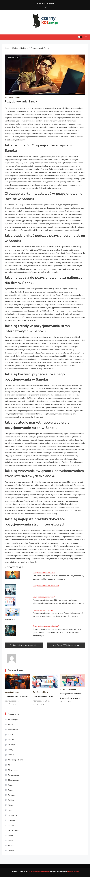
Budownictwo (13, 730)
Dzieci (10, 735)
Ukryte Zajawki (13, 830)
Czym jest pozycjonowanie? (44, 597)
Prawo (10, 790)
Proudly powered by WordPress (38, 871)
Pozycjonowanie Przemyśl (43, 610)
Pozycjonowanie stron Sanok (44, 573)
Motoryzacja (12, 770)
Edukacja (11, 745)
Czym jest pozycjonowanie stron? (46, 626)
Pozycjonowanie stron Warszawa (46, 586)
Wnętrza (11, 846)
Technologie (12, 815)
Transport (11, 820)
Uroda (10, 835)
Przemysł (11, 795)
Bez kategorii (13, 719)
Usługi (10, 840)
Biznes (10, 725)
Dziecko (11, 740)
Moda (10, 765)
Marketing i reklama (12, 97)
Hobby (10, 750)
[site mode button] (80, 37)
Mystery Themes (73, 871)
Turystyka (11, 825)
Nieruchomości (13, 775)
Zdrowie (11, 851)
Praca (10, 785)
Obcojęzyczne (13, 780)
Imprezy (11, 755)
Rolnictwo (11, 800)
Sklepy (10, 805)
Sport (10, 810)
